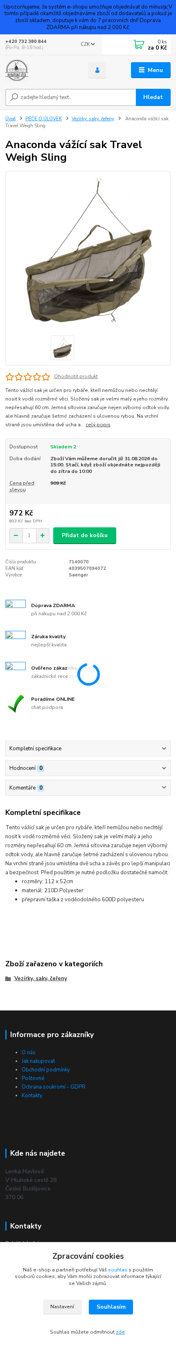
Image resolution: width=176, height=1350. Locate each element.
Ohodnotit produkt (76, 376)
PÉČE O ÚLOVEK (43, 119)
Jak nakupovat (38, 1061)
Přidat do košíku (85, 535)
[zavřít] (165, 8)
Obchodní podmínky (46, 1069)
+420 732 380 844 (26, 41)
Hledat (153, 97)
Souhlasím (111, 1307)
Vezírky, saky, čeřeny (93, 119)
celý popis (98, 424)
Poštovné (33, 1078)
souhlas (117, 1270)
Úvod (10, 119)
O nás (29, 1052)
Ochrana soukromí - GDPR (54, 1087)
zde (120, 1332)
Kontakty (32, 1095)
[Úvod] (39, 70)
